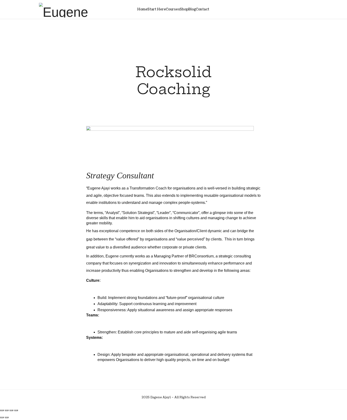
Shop (184, 9)
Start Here (156, 9)
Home (142, 9)
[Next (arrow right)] (6, 417)
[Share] (11, 410)
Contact (202, 9)
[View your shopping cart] (298, 9)
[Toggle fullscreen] (6, 410)
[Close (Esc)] (16, 410)
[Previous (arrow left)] (2, 417)
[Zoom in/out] (2, 410)
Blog (192, 9)
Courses (173, 9)
